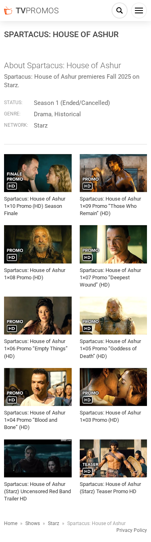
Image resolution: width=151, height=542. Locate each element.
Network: (16, 125)
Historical (67, 114)
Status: (13, 102)
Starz (41, 125)
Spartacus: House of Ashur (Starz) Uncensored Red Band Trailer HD (37, 491)
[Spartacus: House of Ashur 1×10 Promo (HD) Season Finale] (38, 173)
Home (10, 523)
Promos (37, 10)
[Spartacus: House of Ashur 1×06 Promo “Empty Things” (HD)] (38, 316)
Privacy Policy (131, 530)
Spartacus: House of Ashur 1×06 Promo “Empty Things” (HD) (36, 348)
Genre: (12, 114)
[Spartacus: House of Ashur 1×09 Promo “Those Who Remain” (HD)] (113, 173)
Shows (32, 523)
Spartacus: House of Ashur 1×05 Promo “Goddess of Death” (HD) (110, 348)
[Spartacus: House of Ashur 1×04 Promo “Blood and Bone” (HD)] (38, 387)
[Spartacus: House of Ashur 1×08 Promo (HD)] (38, 244)
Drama (43, 114)
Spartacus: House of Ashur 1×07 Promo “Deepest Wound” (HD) (110, 277)
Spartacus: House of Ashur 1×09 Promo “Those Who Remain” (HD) (110, 206)
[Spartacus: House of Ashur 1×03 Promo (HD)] (113, 387)
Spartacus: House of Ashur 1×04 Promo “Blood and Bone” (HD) (34, 420)
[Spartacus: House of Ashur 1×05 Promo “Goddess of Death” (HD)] (113, 316)
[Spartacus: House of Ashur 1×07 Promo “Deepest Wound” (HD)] (113, 244)
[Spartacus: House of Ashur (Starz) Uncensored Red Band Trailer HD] (38, 458)
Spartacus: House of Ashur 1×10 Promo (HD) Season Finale (34, 206)
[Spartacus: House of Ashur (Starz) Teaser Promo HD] (113, 458)
